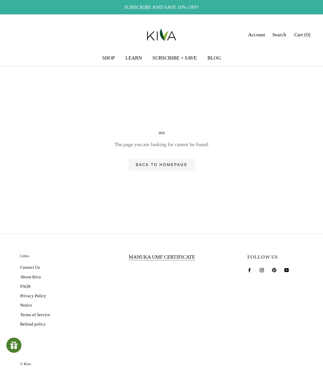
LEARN (133, 58)
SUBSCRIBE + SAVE (174, 58)
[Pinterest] (274, 269)
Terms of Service (35, 314)
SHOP (108, 58)
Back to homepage (161, 165)
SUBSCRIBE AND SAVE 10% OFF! (161, 7)
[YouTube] (286, 269)
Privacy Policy (33, 295)
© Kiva (25, 364)
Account (256, 34)
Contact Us (30, 267)
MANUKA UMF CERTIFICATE (162, 257)
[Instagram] (262, 269)
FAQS (25, 286)
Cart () (302, 34)
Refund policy (33, 324)
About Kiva (30, 277)
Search (279, 34)
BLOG (214, 58)
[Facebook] (249, 269)
